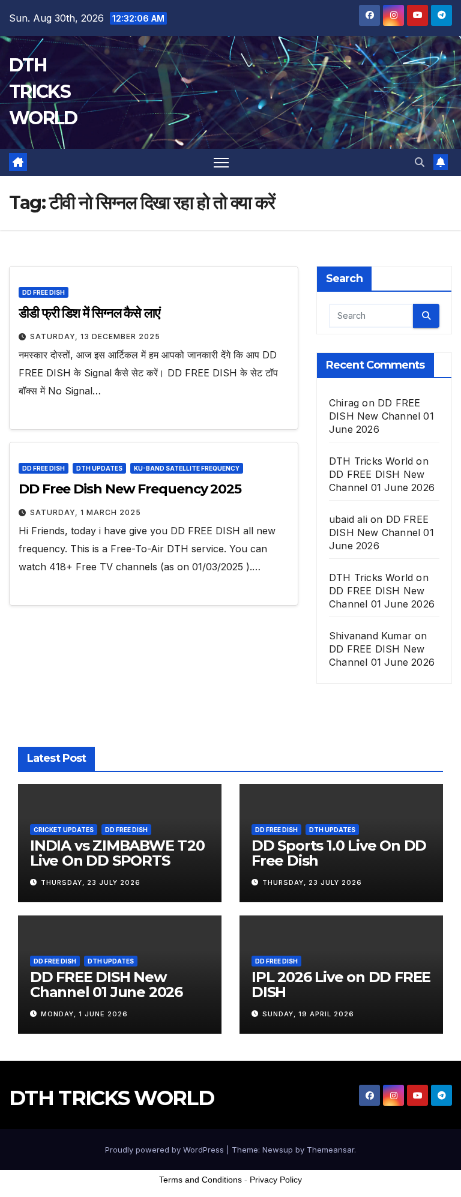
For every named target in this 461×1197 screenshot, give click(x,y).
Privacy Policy (276, 1179)
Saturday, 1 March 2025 (85, 512)
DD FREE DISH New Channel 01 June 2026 (381, 416)
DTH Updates (99, 468)
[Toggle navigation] (221, 162)
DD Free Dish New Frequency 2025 (130, 489)
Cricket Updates (64, 829)
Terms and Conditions (200, 1179)
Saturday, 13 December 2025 (95, 336)
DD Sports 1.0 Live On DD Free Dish (339, 853)
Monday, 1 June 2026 (84, 1014)
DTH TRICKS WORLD (43, 91)
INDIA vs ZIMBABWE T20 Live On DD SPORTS (117, 853)
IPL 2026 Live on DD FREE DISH (341, 984)
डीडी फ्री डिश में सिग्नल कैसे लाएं (89, 313)
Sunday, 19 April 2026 (308, 1014)
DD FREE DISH (43, 292)
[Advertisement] (230, 1166)
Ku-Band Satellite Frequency (187, 468)
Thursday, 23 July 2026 (90, 882)
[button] (419, 162)
